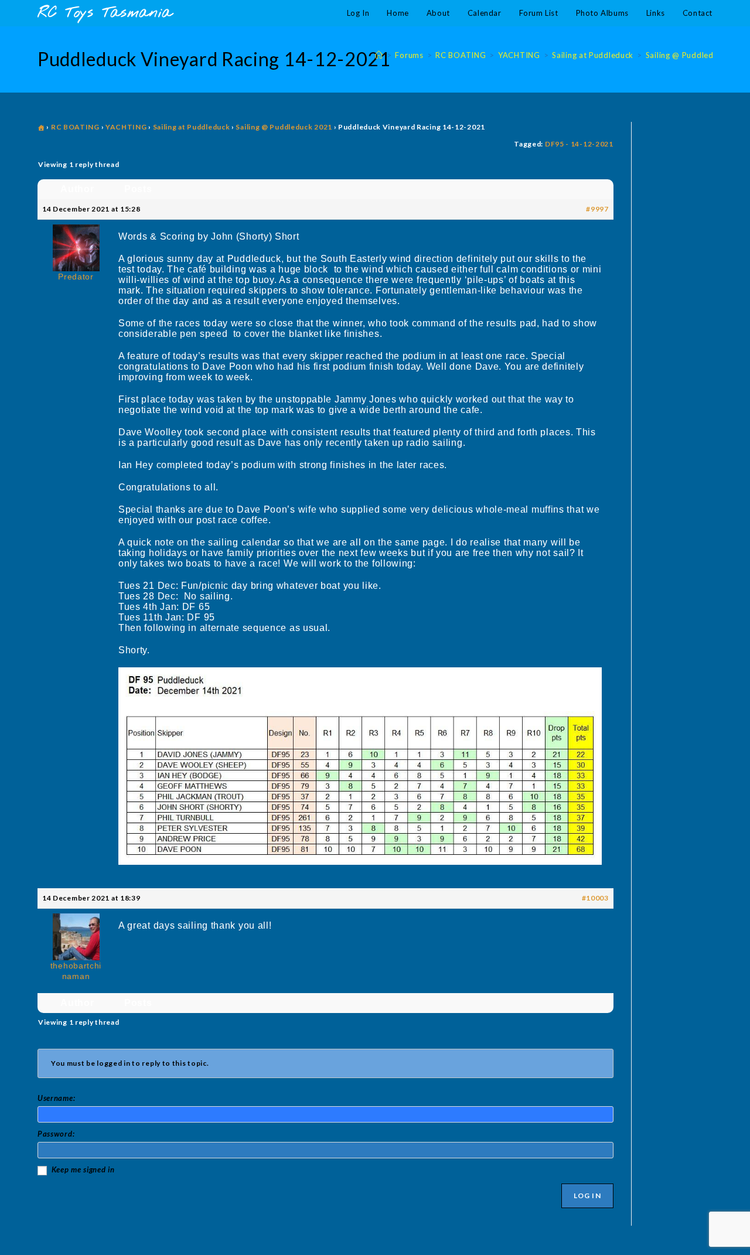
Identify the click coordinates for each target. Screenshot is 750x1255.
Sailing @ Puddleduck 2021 (284, 126)
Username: (56, 1098)
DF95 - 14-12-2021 (579, 143)
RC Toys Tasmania (105, 13)
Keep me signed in (83, 1169)
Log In (587, 1195)
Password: (56, 1133)
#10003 (595, 897)
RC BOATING (75, 126)
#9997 (597, 208)
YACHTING (126, 126)
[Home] (379, 55)
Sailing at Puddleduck (191, 126)
